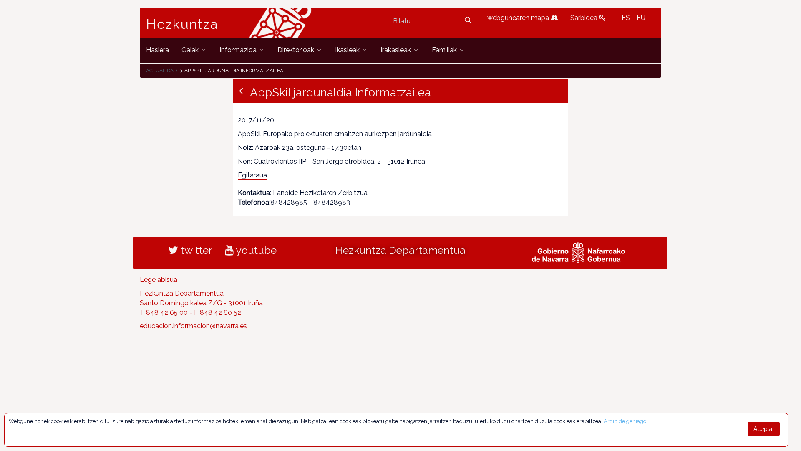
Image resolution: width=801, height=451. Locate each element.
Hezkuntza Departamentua (400, 250)
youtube (255, 250)
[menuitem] (157, 50)
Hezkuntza (182, 24)
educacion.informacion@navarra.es (193, 326)
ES (626, 18)
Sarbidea (584, 18)
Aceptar (763, 429)
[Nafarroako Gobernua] (578, 251)
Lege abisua (158, 280)
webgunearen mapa (519, 18)
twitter (195, 250)
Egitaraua (252, 175)
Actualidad (161, 70)
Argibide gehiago (625, 421)
